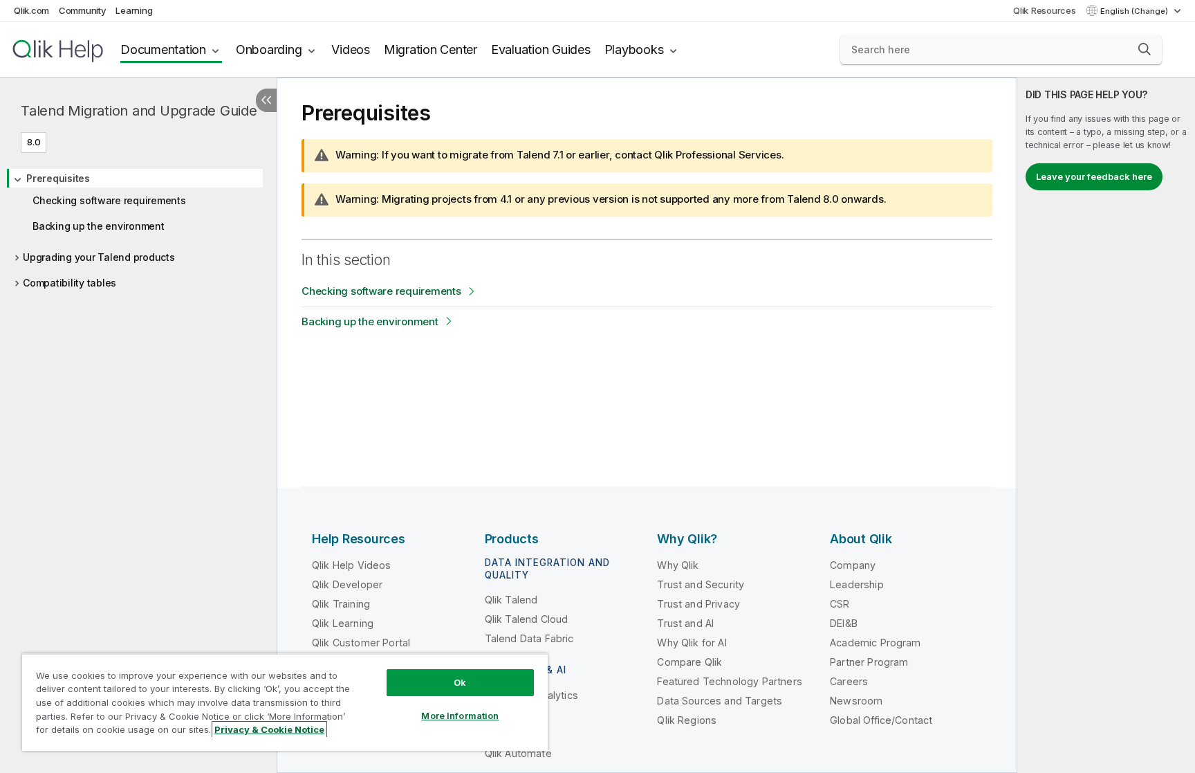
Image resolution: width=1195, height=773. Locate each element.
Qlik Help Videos (351, 565)
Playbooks (634, 49)
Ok (460, 682)
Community (82, 10)
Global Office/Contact (881, 720)
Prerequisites (58, 178)
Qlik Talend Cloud (526, 619)
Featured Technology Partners (729, 681)
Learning (133, 10)
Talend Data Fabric (529, 638)
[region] (285, 702)
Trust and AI (685, 623)
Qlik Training (341, 604)
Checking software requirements (109, 200)
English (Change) (1135, 11)
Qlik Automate (518, 753)
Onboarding (269, 49)
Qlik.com (31, 10)
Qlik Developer (347, 584)
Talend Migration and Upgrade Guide (139, 110)
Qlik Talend (511, 600)
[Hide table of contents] (266, 100)
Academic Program (875, 642)
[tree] (138, 225)
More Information (460, 715)
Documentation (163, 49)
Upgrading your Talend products (99, 257)
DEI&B (844, 623)
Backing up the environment (99, 226)
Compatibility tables (69, 283)
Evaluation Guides (541, 49)
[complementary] (1106, 425)
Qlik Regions (686, 720)
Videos (350, 49)
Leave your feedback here (1094, 176)
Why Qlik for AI (691, 642)
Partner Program (869, 662)
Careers (849, 681)
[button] (1144, 49)
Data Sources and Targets (719, 701)
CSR (839, 604)
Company (853, 565)
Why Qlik (677, 565)
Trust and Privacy (698, 604)
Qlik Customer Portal (361, 642)
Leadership (857, 584)
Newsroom (856, 701)
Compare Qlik (689, 662)
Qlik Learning (342, 623)
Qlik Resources (1044, 10)
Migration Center (430, 49)
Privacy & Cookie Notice (269, 729)
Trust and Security (700, 584)
